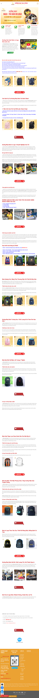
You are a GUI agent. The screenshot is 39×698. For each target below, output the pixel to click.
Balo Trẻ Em (33, 683)
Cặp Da (8, 683)
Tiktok (2, 685)
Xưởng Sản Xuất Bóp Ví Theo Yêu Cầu (24, 686)
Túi (36, 683)
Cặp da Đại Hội (4, 683)
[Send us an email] (23, 679)
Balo (12, 683)
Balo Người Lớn (29, 683)
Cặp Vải (10, 683)
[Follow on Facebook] (21, 677)
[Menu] (1, 3)
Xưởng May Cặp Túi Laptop (6, 686)
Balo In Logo (25, 683)
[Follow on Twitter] (21, 679)
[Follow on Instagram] (23, 677)
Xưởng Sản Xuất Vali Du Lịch (14, 686)
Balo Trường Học (16, 683)
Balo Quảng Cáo (21, 683)
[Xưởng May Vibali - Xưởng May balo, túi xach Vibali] (19, 4)
